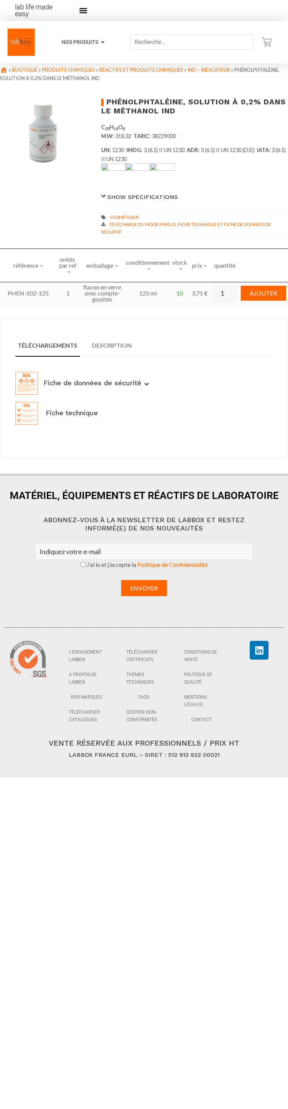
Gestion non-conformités (141, 716)
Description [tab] (112, 345)
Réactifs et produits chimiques (141, 70)
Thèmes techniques (140, 678)
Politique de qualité (198, 678)
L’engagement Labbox (85, 655)
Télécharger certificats (142, 655)
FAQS (143, 697)
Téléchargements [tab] (47, 345)
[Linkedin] (259, 650)
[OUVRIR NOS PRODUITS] (102, 42)
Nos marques (86, 697)
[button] (83, 11)
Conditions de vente (200, 655)
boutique (25, 70)
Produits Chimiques (68, 70)
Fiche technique (71, 413)
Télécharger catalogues (84, 716)
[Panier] (267, 42)
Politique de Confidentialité (172, 564)
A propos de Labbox (83, 678)
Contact (201, 719)
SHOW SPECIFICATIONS (142, 196)
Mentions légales (195, 701)
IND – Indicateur (209, 70)
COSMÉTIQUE (124, 217)
